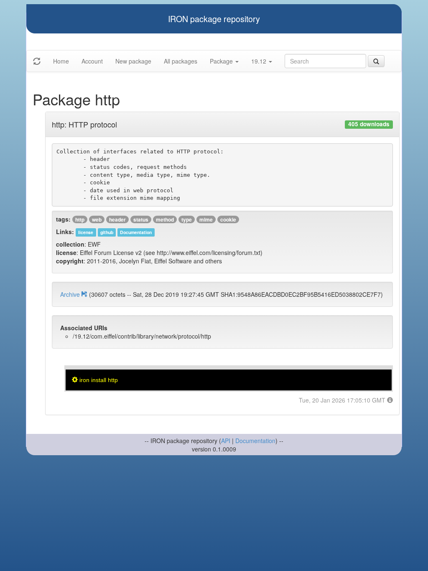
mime (206, 219)
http (79, 219)
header (117, 219)
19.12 (259, 61)
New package (133, 61)
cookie (228, 219)
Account (92, 61)
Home (61, 61)
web (97, 219)
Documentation (255, 440)
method (165, 219)
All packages (180, 61)
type (186, 219)
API (225, 440)
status (140, 219)
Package (222, 61)
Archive (71, 294)
